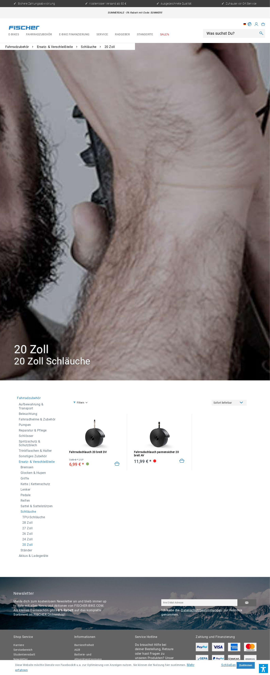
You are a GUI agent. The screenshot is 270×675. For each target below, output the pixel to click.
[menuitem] (14, 34)
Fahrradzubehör (29, 398)
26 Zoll (27, 534)
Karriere (18, 645)
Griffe (25, 478)
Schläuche (28, 511)
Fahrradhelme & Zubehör (37, 419)
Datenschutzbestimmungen (201, 610)
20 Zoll (27, 545)
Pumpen (25, 425)
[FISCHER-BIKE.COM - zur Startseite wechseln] (24, 28)
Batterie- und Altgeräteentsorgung (88, 657)
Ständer (26, 550)
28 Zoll (27, 523)
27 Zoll (27, 528)
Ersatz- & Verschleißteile (37, 462)
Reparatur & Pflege (33, 430)
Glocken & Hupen (33, 473)
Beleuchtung (28, 414)
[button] (263, 668)
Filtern (80, 402)
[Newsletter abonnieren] (246, 602)
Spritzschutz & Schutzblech (29, 443)
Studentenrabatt (24, 654)
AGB (77, 649)
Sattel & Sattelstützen (37, 506)
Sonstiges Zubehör (33, 456)
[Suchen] (261, 33)
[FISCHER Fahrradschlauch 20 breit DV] (94, 433)
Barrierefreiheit (84, 645)
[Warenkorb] (263, 24)
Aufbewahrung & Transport (31, 406)
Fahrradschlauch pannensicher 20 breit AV (156, 453)
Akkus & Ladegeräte (33, 556)
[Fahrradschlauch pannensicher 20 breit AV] (182, 461)
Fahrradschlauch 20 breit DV (88, 452)
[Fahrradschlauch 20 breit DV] (117, 464)
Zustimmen (245, 665)
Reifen (25, 500)
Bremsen (27, 467)
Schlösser (26, 436)
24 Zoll (27, 539)
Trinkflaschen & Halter (35, 451)
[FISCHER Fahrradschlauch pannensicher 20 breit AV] (159, 433)
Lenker (25, 489)
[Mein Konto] (256, 24)
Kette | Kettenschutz (35, 484)
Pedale (26, 495)
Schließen (228, 665)
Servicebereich (22, 649)
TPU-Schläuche (33, 517)
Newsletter (20, 659)
